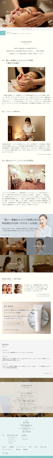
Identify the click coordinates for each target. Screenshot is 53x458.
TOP (3, 435)
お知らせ (4, 446)
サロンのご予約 (25, 29)
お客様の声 (10, 442)
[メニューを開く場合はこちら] (51, 2)
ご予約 (36, 446)
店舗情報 (11, 446)
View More (4, 234)
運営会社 (18, 449)
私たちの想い (11, 439)
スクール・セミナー (21, 446)
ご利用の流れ (25, 439)
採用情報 (25, 449)
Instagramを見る (42, 294)
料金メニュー (25, 437)
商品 (30, 446)
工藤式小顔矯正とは (12, 437)
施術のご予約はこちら (26, 408)
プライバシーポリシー (7, 449)
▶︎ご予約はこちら (26, 429)
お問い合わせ (43, 446)
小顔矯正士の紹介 (12, 441)
